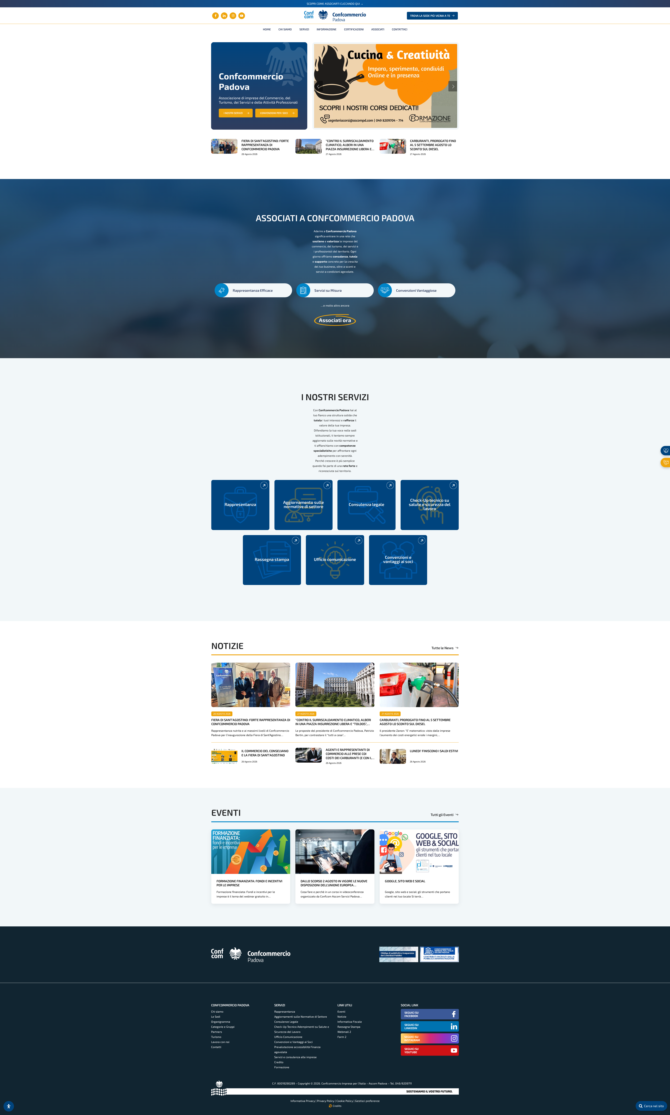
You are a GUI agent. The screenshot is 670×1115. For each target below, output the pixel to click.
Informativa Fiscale (349, 1021)
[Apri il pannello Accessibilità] (8, 1106)
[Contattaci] (665, 462)
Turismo (216, 1036)
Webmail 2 (344, 1031)
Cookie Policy (344, 1100)
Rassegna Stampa (348, 1026)
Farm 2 (341, 1036)
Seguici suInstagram (412, 1038)
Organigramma (220, 1021)
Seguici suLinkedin (411, 1026)
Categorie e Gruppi (222, 1026)
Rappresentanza (284, 1011)
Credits (337, 1105)
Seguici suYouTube (411, 1050)
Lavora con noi (220, 1041)
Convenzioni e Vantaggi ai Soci (293, 1041)
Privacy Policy (325, 1100)
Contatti (216, 1047)
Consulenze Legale (286, 1021)
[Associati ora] (665, 450)
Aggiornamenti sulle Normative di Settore (300, 1016)
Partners (216, 1031)
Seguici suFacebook (411, 1014)
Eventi (341, 1011)
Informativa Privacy (303, 1100)
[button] (236, 113)
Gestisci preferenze (367, 1100)
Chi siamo (217, 1011)
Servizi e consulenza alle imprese (295, 1057)
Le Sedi (215, 1016)
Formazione (281, 1067)
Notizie (341, 1016)
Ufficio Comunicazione (288, 1036)
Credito (278, 1062)
